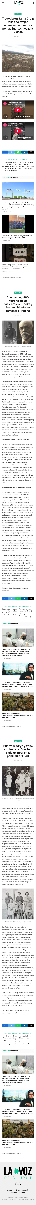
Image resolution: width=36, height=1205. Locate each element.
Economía (25, 1190)
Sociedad (18, 292)
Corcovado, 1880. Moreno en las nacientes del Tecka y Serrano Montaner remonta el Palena (9, 166)
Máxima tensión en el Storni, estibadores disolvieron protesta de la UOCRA (17, 237)
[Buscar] (33, 3)
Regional (18, 13)
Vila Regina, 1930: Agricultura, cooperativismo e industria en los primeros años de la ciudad (17, 715)
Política (17, 1190)
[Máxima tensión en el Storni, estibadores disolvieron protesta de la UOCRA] (18, 224)
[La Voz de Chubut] (19, 3)
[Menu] (3, 3)
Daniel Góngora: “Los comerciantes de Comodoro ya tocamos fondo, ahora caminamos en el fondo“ (16, 267)
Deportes (22, 1193)
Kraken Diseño (29, 1199)
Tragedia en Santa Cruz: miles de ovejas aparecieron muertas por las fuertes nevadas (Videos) (26, 613)
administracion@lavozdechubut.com (18, 1197)
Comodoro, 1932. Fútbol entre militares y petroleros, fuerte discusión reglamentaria (10, 1040)
